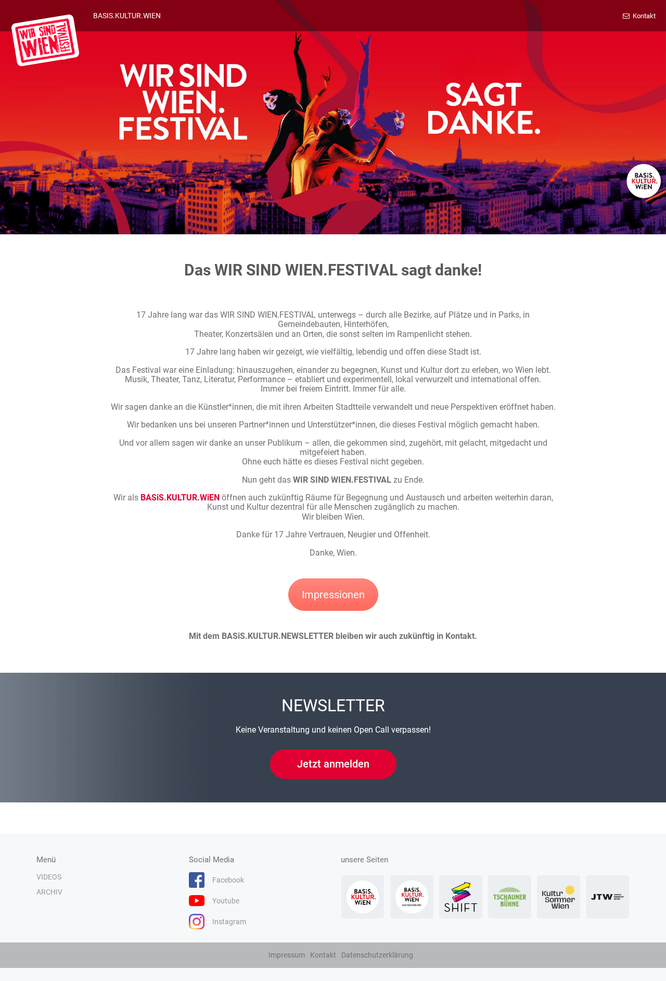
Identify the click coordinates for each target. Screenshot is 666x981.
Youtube (225, 901)
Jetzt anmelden (333, 764)
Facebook (228, 880)
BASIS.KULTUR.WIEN (127, 15)
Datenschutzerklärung (377, 955)
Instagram (229, 921)
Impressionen (333, 594)
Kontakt (643, 16)
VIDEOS (48, 877)
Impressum (286, 955)
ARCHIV (49, 892)
